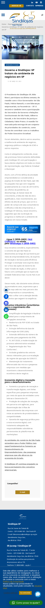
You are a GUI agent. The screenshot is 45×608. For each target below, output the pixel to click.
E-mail (22, 492)
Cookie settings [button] (10, 593)
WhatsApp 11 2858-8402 (22, 243)
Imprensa (39, 6)
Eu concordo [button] (25, 593)
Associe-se (16, 6)
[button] (26, 602)
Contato (30, 6)
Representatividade (12, 65)
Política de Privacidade (13, 581)
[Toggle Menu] (3, 2)
